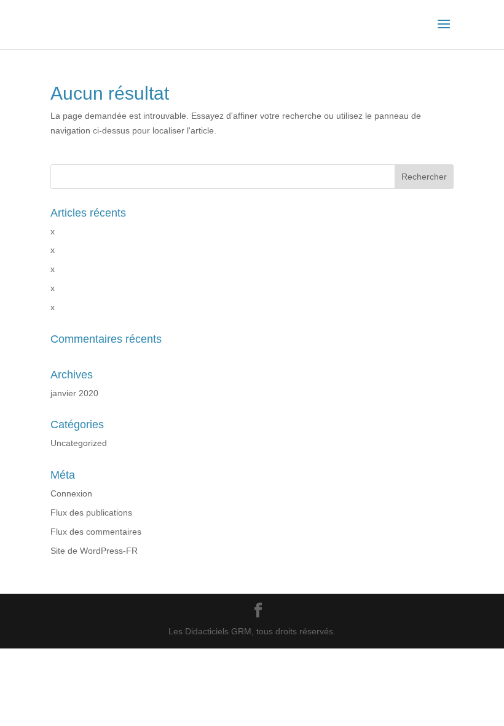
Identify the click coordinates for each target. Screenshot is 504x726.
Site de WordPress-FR (94, 551)
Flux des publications (91, 512)
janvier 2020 (74, 393)
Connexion (71, 493)
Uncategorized (78, 443)
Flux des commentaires (95, 532)
